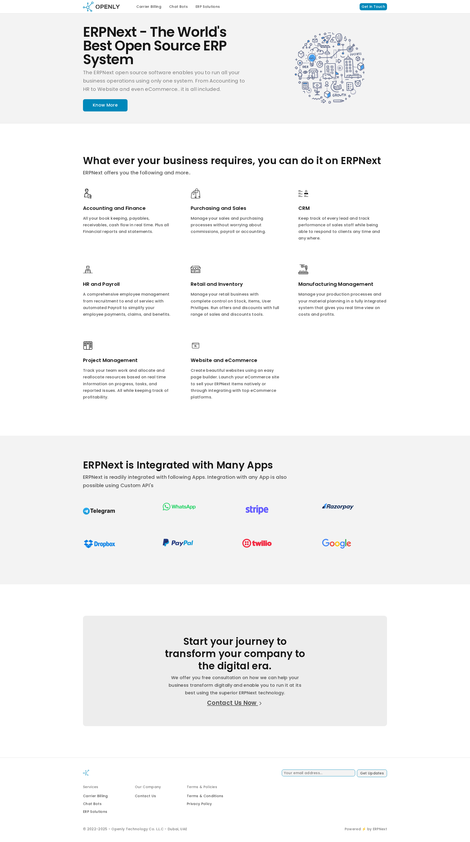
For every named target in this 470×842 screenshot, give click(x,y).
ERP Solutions (208, 6)
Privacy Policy (199, 803)
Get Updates (372, 773)
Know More (105, 105)
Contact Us (145, 796)
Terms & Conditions (205, 796)
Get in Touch (373, 6)
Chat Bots (178, 6)
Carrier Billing (148, 6)
